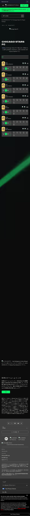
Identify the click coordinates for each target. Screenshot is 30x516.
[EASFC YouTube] (18, 423)
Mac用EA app (5, 457)
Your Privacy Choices (15, 514)
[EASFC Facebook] (15, 423)
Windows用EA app (6, 455)
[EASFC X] (11, 423)
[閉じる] (28, 10)
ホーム (3, 25)
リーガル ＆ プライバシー (9, 485)
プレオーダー (5, 451)
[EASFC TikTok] (21, 423)
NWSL (4, 48)
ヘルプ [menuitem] (4, 482)
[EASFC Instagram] (8, 423)
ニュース (4, 453)
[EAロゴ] (6, 439)
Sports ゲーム (5, 459)
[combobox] (15, 427)
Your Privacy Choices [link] (10, 488)
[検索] (22, 16)
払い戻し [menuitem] (5, 492)
